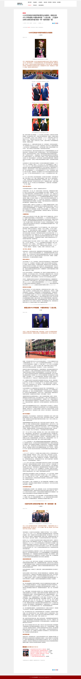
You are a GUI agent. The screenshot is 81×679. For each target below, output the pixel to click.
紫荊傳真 (50, 2)
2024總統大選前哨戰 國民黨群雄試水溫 (37, 656)
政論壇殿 (35, 2)
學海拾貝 (35, 5)
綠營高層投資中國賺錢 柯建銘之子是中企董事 (39, 652)
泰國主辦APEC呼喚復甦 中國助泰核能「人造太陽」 (40, 653)
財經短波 (54, 2)
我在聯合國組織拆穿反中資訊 (35, 655)
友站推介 (29, 5)
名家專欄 (58, 2)
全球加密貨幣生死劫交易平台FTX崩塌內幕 (38, 649)
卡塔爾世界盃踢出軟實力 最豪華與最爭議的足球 (39, 650)
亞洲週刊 (24, 13)
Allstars (50, 677)
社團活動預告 (41, 5)
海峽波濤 (45, 2)
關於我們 (29, 2)
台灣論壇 (40, 2)
